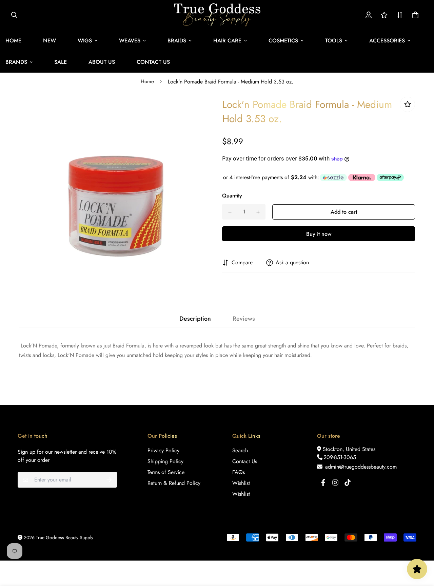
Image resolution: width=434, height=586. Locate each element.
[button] (414, 15)
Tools (333, 40)
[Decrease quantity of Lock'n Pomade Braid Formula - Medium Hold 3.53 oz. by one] (229, 212)
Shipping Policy (165, 461)
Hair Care (227, 40)
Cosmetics (283, 40)
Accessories (387, 40)
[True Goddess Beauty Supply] (217, 15)
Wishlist (241, 483)
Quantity (232, 196)
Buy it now (318, 234)
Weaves (129, 40)
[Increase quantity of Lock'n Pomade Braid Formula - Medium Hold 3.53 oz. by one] (258, 212)
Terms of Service (165, 472)
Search (240, 450)
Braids (176, 40)
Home (147, 81)
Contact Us (153, 62)
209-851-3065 (339, 457)
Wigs (85, 40)
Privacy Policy (163, 450)
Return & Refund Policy (173, 483)
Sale (60, 62)
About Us (101, 62)
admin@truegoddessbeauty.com (360, 467)
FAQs (238, 472)
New (49, 40)
